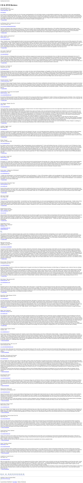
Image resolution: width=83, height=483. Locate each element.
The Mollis (15, 481)
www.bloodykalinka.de (4, 265)
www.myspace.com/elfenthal (6, 246)
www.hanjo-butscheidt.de (5, 378)
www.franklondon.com (4, 173)
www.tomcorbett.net (4, 54)
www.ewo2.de (3, 212)
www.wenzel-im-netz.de (5, 446)
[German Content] (4, 474)
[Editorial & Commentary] (9, 474)
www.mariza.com (3, 313)
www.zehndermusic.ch (4, 331)
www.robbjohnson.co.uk (5, 282)
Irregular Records (3, 280)
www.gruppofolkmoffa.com (5, 94)
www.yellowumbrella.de (5, 39)
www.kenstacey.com (4, 69)
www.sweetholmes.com (5, 143)
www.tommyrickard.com (5, 433)
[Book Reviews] (17, 474)
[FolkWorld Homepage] (1, 474)
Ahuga (1, 104)
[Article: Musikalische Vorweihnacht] (1, 232)
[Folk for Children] (19, 474)
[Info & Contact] (24, 474)
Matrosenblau (3, 444)
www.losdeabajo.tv (4, 159)
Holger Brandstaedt (5, 340)
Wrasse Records (3, 157)
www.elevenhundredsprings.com (6, 346)
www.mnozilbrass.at (4, 298)
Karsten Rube (4, 19)
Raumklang (2, 225)
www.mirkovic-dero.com (5, 227)
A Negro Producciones (4, 81)
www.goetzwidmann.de (5, 106)
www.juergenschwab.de (5, 391)
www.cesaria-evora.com (5, 459)
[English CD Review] (1, 284)
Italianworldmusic (3, 92)
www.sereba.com (3, 186)
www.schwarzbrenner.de (5, 418)
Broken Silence (3, 37)
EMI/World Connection (5, 311)
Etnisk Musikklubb (4, 184)
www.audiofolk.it (3, 129)
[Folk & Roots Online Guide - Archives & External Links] (22, 474)
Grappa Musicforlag (4, 10)
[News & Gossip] (11, 474)
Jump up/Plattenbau (4, 210)
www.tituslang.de (3, 198)
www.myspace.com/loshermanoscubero (8, 26)
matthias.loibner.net (4, 229)
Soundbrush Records (4, 171)
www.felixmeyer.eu (4, 358)
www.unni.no (3, 12)
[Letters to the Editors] (13, 474)
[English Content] (6, 474)
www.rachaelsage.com (4, 406)
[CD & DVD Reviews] (15, 474)
